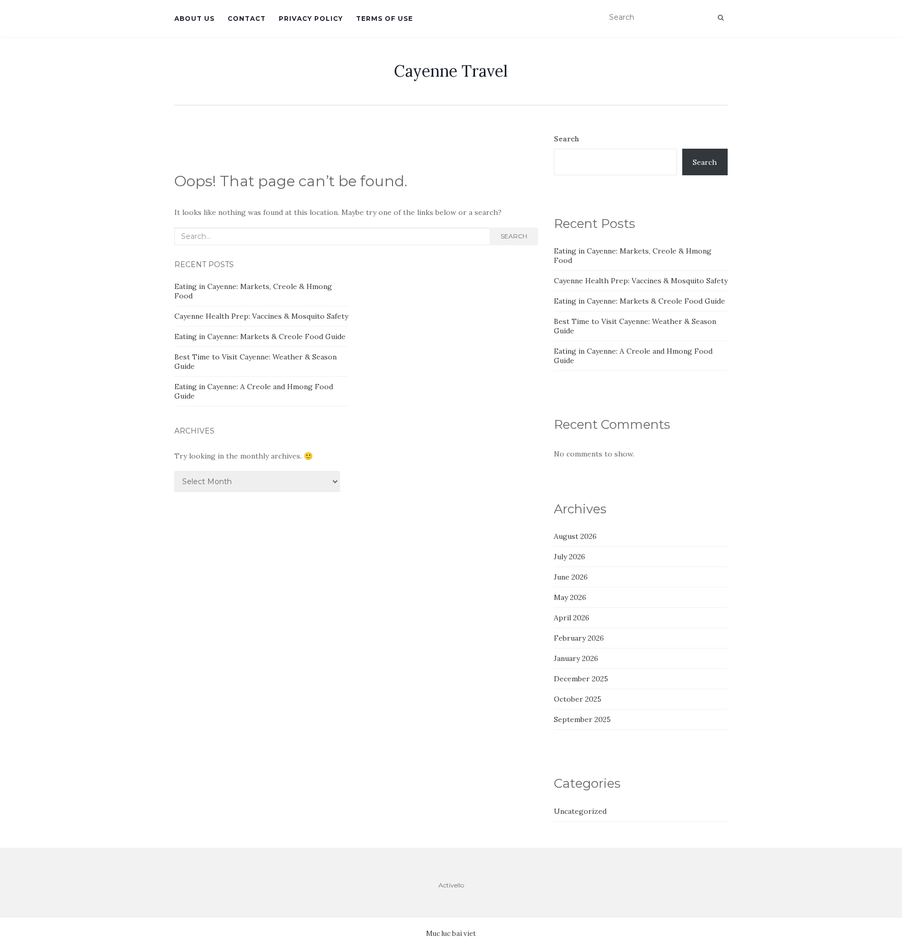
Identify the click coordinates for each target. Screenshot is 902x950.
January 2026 (576, 658)
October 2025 (577, 699)
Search (514, 236)
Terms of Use (384, 18)
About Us (194, 18)
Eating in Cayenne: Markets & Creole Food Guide (260, 336)
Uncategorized (580, 811)
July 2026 (569, 556)
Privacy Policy (311, 18)
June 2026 (571, 577)
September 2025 (582, 719)
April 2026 (571, 617)
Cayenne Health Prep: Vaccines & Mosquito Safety (261, 316)
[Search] (721, 18)
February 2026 (579, 638)
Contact (247, 18)
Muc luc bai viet (451, 933)
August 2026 (575, 536)
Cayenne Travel (451, 71)
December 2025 (581, 678)
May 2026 (570, 597)
